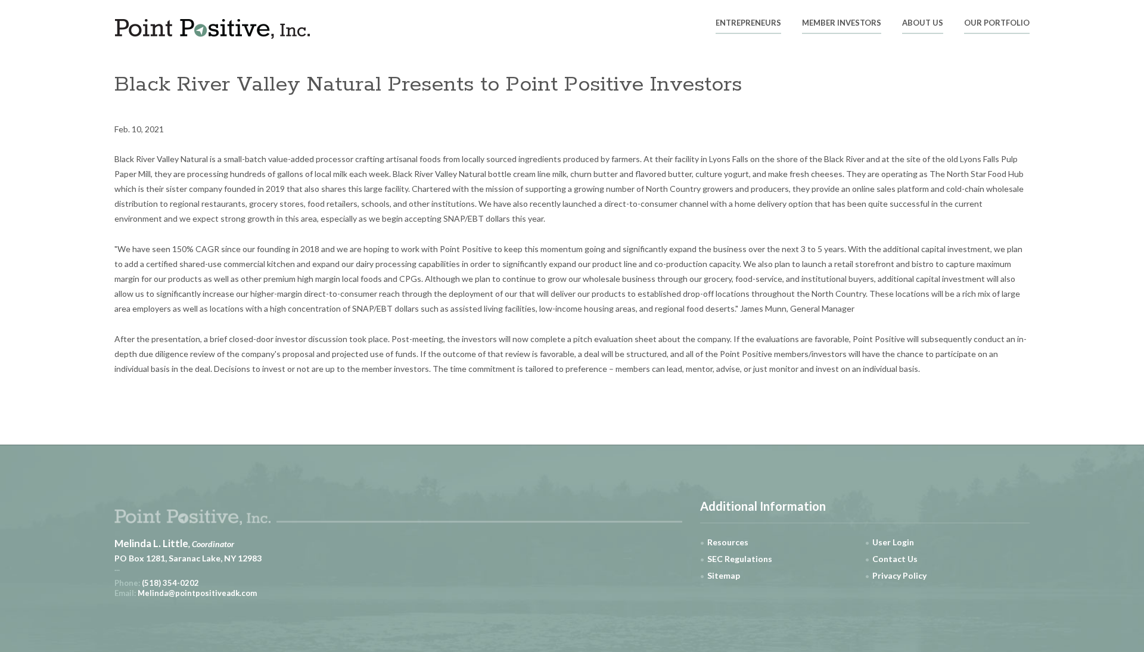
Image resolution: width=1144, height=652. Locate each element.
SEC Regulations (739, 559)
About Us (922, 23)
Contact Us (895, 559)
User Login (893, 542)
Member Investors (841, 23)
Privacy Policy (899, 575)
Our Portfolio (997, 23)
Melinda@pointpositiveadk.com (197, 593)
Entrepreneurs (748, 23)
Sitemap (723, 575)
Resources (727, 542)
